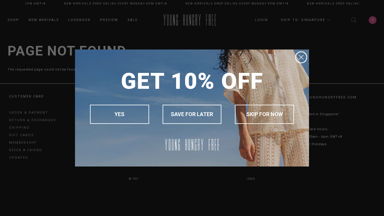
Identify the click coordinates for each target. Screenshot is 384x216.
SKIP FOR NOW (264, 114)
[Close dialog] (301, 57)
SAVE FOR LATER (192, 114)
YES (119, 114)
